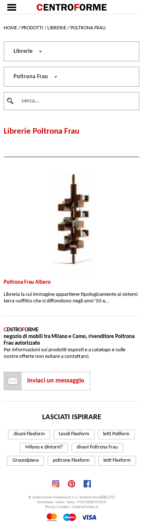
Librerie (56, 28)
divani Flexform (29, 434)
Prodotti (32, 28)
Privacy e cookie (57, 507)
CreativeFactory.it (85, 507)
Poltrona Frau (88, 28)
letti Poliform (116, 434)
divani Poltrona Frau (97, 447)
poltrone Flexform (71, 460)
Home (10, 28)
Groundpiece (25, 460)
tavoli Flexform (74, 434)
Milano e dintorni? (44, 447)
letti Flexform (117, 460)
